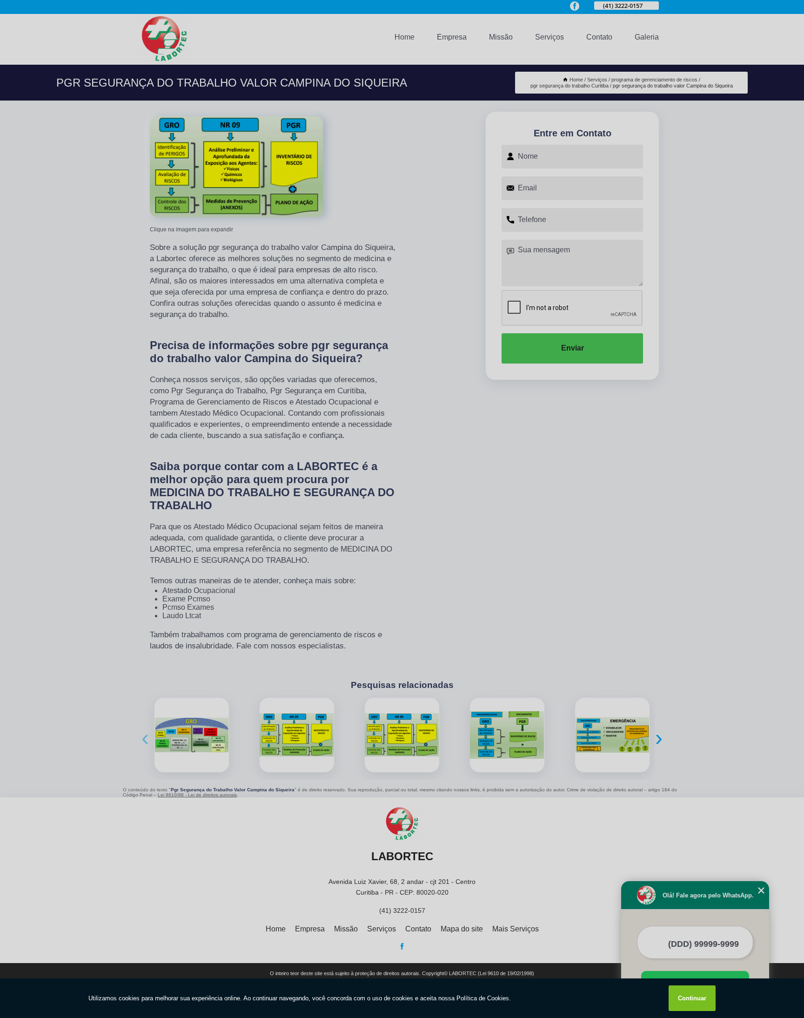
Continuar (692, 998)
